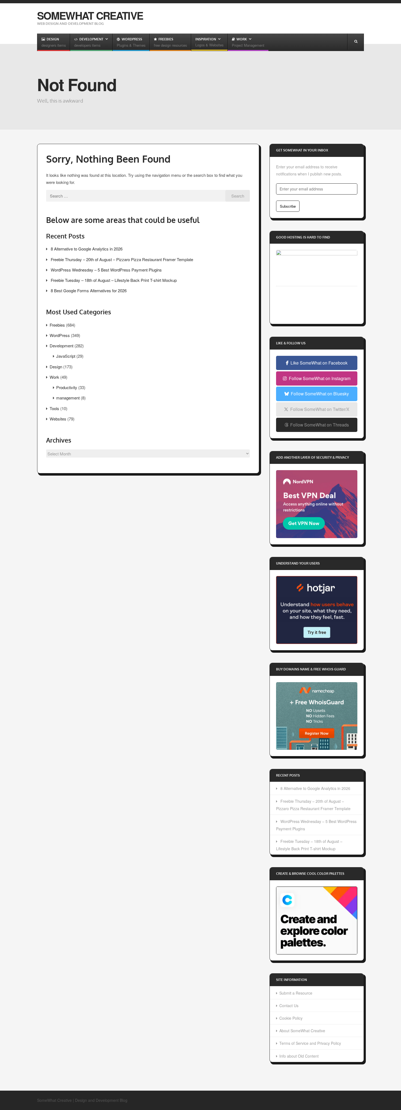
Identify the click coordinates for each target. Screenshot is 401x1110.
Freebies (57, 325)
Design (56, 366)
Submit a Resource (295, 993)
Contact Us (288, 1005)
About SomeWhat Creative (302, 1030)
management (68, 398)
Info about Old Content (299, 1056)
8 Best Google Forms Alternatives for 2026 (89, 290)
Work (54, 377)
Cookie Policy (291, 1018)
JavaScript (65, 356)
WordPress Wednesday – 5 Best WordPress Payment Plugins (106, 270)
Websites (58, 419)
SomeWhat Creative (90, 15)
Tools (54, 408)
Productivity (66, 387)
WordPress (60, 335)
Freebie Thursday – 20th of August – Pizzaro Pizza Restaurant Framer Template (122, 259)
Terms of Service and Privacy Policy (310, 1043)
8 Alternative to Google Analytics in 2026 (86, 249)
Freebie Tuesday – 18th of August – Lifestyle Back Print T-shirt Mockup (114, 280)
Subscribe (288, 206)
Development (61, 345)
